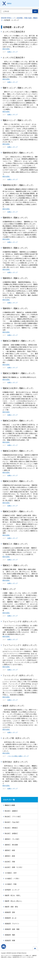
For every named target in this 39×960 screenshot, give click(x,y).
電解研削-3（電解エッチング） (16, 247)
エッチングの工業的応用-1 (14, 57)
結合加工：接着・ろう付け (13, 867)
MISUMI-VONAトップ (8, 18)
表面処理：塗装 (10, 912)
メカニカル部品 (12, 756)
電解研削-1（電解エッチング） (16, 308)
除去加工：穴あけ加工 (12, 822)
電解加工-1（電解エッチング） (16, 565)
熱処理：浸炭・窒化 (11, 907)
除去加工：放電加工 (11, 833)
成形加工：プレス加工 (12, 839)
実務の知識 (28, 18)
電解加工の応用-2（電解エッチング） (18, 481)
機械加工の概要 (10, 805)
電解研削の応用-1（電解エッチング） (18, 185)
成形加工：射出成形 (11, 845)
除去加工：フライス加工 (13, 816)
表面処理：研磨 (10, 940)
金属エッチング (12, 52)
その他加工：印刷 (10, 884)
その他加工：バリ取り (12, 878)
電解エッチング (9, 589)
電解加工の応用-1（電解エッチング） (18, 511)
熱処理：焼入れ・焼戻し (13, 895)
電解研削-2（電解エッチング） (16, 278)
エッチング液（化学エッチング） (17, 738)
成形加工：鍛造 (10, 856)
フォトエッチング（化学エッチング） (18, 675)
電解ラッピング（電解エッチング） (18, 87)
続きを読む (6, 49)
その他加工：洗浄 (10, 873)
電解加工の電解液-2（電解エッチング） (19, 340)
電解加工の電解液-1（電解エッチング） (19, 373)
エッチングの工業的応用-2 (14, 31)
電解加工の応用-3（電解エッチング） (18, 450)
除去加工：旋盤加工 (11, 811)
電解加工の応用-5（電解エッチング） (18, 388)
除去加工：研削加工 (11, 828)
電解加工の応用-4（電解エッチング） (18, 420)
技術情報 (20, 18)
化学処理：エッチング (12, 890)
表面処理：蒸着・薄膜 (12, 929)
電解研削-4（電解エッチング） (16, 217)
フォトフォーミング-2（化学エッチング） (20, 621)
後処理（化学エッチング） (14, 705)
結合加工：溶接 (10, 861)
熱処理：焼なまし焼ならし (13, 901)
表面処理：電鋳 (10, 935)
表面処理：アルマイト (12, 923)
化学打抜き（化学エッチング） (16, 761)
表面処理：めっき (10, 918)
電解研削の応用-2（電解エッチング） (18, 152)
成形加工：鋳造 (10, 850)
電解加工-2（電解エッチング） (16, 543)
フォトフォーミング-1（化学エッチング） (20, 645)
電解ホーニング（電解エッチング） (18, 120)
